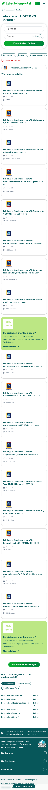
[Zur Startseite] (16, 3)
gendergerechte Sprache (17, 734)
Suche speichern (24, 786)
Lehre (3, 747)
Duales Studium (17, 747)
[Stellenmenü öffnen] (43, 82)
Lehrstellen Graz (9, 699)
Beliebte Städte (8, 683)
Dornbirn (19, 10)
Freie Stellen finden (24, 43)
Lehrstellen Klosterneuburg (14, 703)
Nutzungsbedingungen (11, 783)
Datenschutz (6, 780)
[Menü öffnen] (43, 3)
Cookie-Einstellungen (25, 780)
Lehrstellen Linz (8, 709)
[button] (37, 36)
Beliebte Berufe (24, 684)
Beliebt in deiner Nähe (11, 688)
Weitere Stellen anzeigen (24, 664)
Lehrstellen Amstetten (11, 695)
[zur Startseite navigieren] (2, 10)
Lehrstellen (10, 10)
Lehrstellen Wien (9, 717)
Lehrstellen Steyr (9, 713)
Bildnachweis (30, 783)
